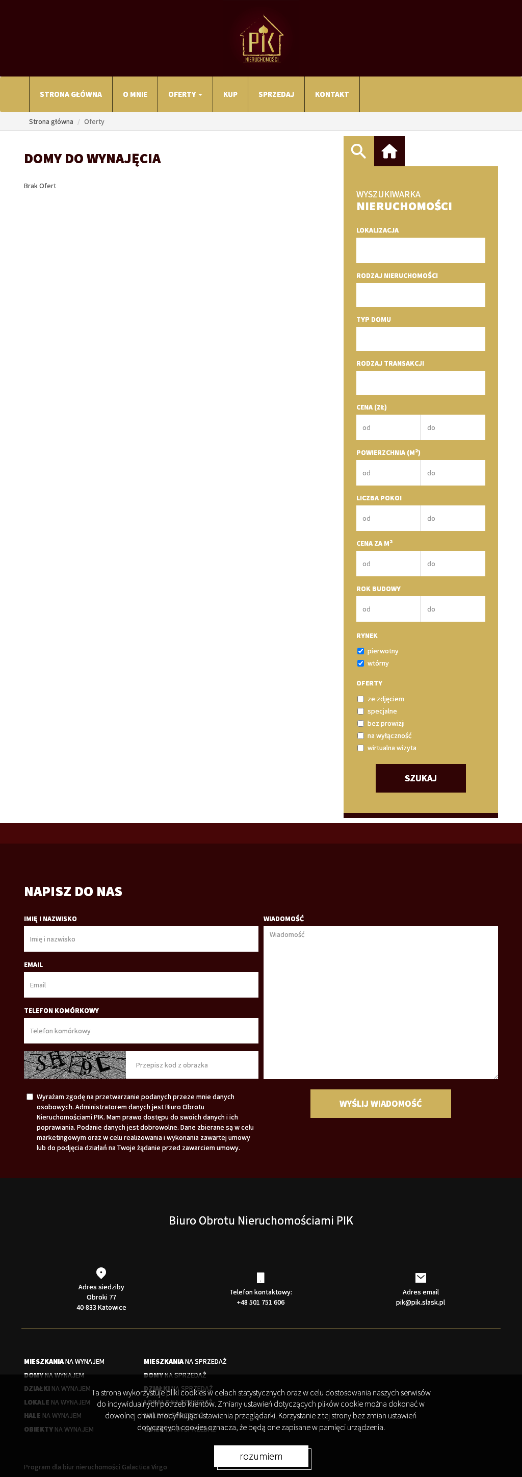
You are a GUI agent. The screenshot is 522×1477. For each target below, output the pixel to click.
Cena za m (374, 543)
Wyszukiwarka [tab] (359, 151)
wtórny (378, 663)
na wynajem (64, 1361)
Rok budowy (378, 588)
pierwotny (383, 650)
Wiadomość (284, 918)
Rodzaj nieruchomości (397, 275)
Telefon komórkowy (61, 1010)
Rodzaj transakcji (390, 363)
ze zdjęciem (386, 698)
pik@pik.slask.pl (420, 1302)
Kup (230, 94)
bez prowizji (386, 723)
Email (33, 964)
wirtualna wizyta (392, 747)
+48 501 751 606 (260, 1302)
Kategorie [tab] (389, 151)
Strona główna (71, 94)
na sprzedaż (185, 1361)
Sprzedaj (276, 94)
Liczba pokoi (379, 497)
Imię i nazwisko (50, 918)
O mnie (135, 94)
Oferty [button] (182, 94)
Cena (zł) (371, 407)
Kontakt (332, 94)
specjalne (382, 711)
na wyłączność (389, 735)
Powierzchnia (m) (388, 452)
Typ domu (373, 319)
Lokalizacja (377, 230)
